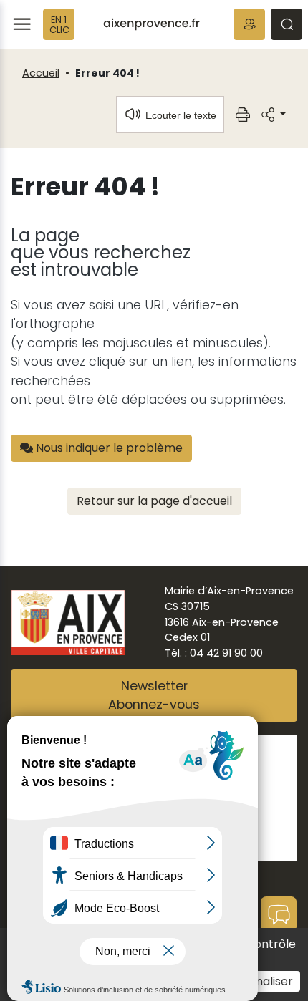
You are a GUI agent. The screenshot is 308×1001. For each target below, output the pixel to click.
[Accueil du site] (151, 24)
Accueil (40, 73)
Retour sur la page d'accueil (154, 501)
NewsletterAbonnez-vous (154, 695)
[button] (249, 24)
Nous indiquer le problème (108, 448)
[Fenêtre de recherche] (286, 24)
